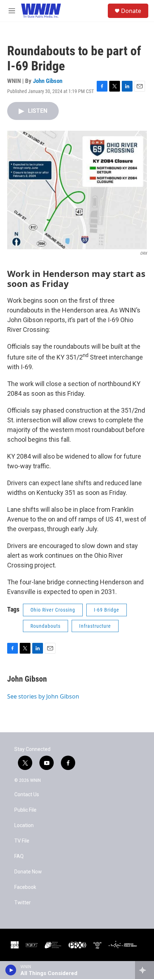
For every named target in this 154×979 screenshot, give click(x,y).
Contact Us (26, 794)
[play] (10, 970)
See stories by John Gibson (43, 696)
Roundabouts (45, 626)
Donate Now (28, 871)
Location (24, 825)
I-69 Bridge (106, 610)
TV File (21, 841)
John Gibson (47, 80)
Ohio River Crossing (52, 610)
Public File (25, 810)
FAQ (19, 856)
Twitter (22, 902)
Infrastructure (95, 626)
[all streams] (144, 970)
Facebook (25, 887)
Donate (131, 11)
